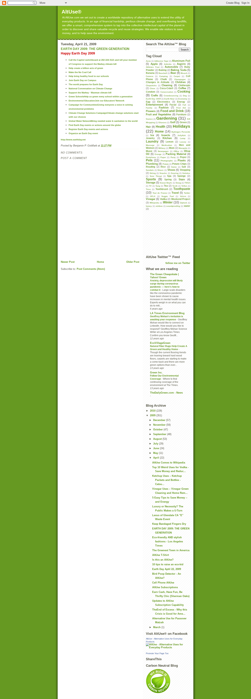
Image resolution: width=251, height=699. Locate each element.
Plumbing (152, 163)
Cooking (183, 91)
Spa (169, 176)
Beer (173, 72)
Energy (181, 101)
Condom (150, 91)
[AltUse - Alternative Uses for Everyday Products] (168, 646)
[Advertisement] (107, 251)
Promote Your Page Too (157, 653)
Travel (175, 192)
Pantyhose (151, 157)
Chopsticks (151, 85)
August (158, 438)
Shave (160, 170)
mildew (159, 206)
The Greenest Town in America (170, 550)
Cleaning (167, 85)
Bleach (184, 73)
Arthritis (168, 64)
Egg (148, 101)
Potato (166, 164)
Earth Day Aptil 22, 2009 (166, 569)
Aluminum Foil (181, 60)
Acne (148, 61)
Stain (182, 179)
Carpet (177, 76)
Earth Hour (169, 99)
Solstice (186, 173)
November (159, 424)
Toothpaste (181, 189)
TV (150, 186)
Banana (150, 73)
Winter (168, 202)
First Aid (181, 108)
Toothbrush (162, 189)
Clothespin (184, 85)
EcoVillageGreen (160, 342)
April (156, 457)
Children (180, 82)
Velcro (183, 196)
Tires (148, 189)
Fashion (164, 107)
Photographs (167, 161)
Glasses (162, 122)
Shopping (185, 170)
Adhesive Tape (161, 61)
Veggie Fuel (167, 196)
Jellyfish (181, 135)
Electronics (163, 101)
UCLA (152, 196)
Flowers (151, 111)
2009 (153, 415)
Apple (154, 63)
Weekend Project (180, 199)
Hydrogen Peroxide (180, 132)
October (158, 429)
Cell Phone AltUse (163, 582)
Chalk (163, 79)
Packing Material (176, 154)
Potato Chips (179, 164)
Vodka (163, 199)
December (159, 420)
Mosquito (183, 148)
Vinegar (150, 199)
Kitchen (167, 138)
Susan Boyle (166, 183)
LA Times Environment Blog (167, 313)
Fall (184, 105)
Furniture (181, 114)
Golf (172, 122)
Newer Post (68, 261)
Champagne (180, 79)
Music (149, 151)
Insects (165, 135)
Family (149, 108)
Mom (172, 148)
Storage (150, 182)
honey (149, 206)
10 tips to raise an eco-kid (167, 564)
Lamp (182, 138)
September (160, 434)
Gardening (166, 118)
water (187, 206)
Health (160, 126)
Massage (150, 145)
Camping (163, 76)
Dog (185, 96)
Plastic (182, 160)
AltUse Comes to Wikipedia (168, 462)
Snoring (174, 173)
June (156, 448)
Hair (148, 126)
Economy (182, 99)
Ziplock (183, 203)
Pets (149, 160)
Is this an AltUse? (163, 559)
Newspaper (163, 151)
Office (176, 151)
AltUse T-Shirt (160, 555)
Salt (184, 166)
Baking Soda (178, 70)
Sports (151, 179)
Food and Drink (172, 111)
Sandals (150, 170)
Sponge (181, 176)
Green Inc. (156, 372)
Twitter (187, 193)
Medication (167, 145)
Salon (174, 167)
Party (173, 157)
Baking (162, 70)
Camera (149, 76)
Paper (163, 157)
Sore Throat (156, 176)
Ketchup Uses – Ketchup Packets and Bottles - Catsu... (167, 480)
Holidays (181, 126)
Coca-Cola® (166, 88)
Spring (168, 179)
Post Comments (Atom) (91, 268)
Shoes (171, 169)
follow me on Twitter (178, 263)
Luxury (183, 142)
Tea (166, 185)
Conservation (166, 92)
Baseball (163, 73)
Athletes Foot (152, 67)
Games (149, 119)
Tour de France (160, 193)
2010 (153, 410)
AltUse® (71, 12)
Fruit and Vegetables (158, 114)
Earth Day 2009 (153, 99)
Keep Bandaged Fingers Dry (169, 523)
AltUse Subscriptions (165, 587)
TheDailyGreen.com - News (166, 392)
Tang (158, 186)
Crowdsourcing (171, 96)
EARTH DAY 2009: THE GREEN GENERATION (95, 49)
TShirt (187, 183)
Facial (173, 104)
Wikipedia (154, 203)
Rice (163, 166)
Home (100, 261)
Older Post (132, 261)
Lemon (169, 141)
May (156, 453)
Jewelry (150, 138)
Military (162, 148)
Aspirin (181, 63)
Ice (152, 135)
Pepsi (183, 157)
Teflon (184, 186)
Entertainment (154, 104)
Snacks (163, 173)
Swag (178, 183)
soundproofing (173, 206)
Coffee (182, 88)
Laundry (152, 141)
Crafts (154, 95)
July (156, 443)
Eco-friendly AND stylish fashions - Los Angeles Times (167, 541)
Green (183, 122)
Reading (150, 166)
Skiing (153, 173)
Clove (152, 88)
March (157, 627)
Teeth (174, 186)
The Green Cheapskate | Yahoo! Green (164, 276)
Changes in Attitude (157, 82)
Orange (158, 154)
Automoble (171, 66)
